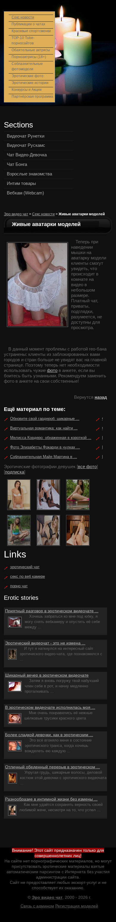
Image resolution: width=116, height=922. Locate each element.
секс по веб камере (27, 576)
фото (52, 370)
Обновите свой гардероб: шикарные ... (44, 418)
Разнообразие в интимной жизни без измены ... (51, 799)
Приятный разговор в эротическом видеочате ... (51, 610)
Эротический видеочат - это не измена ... (45, 643)
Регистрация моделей (76, 906)
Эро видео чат (16, 214)
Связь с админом (37, 906)
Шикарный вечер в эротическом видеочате (47, 675)
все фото (87, 466)
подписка (14, 471)
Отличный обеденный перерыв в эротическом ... (52, 766)
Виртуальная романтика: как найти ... (44, 428)
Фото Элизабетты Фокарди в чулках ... (45, 447)
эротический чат (25, 567)
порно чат (19, 586)
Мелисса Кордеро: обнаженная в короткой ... (50, 437)
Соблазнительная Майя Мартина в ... (43, 456)
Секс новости (43, 214)
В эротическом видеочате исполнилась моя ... (50, 707)
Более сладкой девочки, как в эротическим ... (49, 734)
